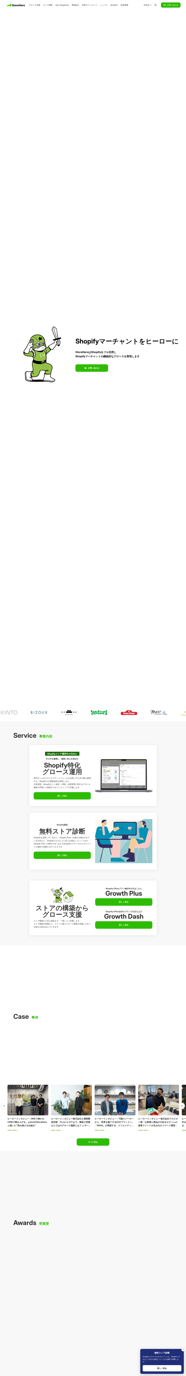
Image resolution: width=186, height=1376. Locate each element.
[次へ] (182, 1106)
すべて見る (93, 1142)
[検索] (155, 5)
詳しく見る (62, 796)
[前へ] (4, 1106)
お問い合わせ (93, 368)
